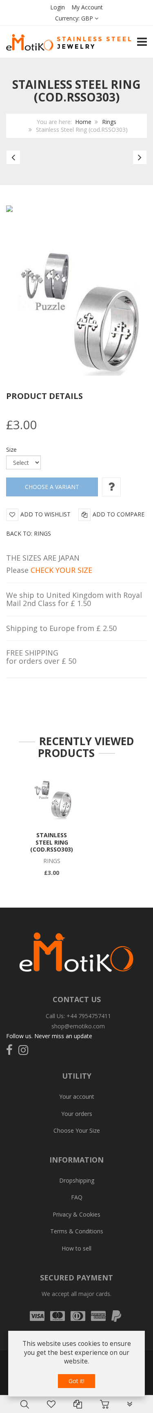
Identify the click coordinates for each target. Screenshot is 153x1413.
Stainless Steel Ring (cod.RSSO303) (51, 842)
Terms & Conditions (76, 1231)
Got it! (76, 1381)
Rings (109, 122)
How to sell (76, 1248)
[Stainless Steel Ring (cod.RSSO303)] (52, 797)
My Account (87, 7)
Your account (76, 1096)
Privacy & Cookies (76, 1214)
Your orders (76, 1114)
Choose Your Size (76, 1130)
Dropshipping (76, 1180)
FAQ (76, 1197)
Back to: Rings (28, 533)
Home (83, 122)
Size (11, 449)
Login (57, 7)
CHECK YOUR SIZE (61, 570)
